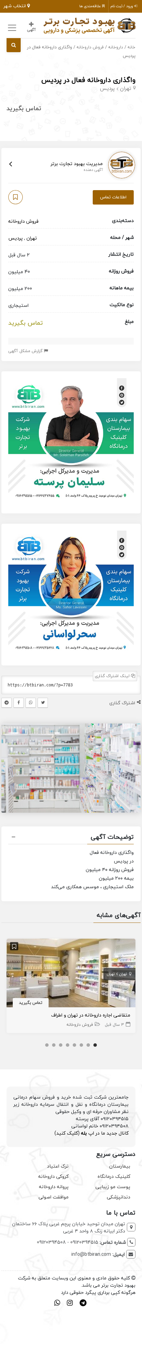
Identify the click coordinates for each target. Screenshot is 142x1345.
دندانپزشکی (118, 1197)
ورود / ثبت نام (122, 6)
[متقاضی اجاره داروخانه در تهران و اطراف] (71, 974)
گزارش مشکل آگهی (26, 351)
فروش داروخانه (90, 47)
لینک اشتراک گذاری (113, 676)
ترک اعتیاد (58, 1166)
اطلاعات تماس (113, 197)
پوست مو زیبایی (112, 1186)
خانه (131, 47)
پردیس (107, 88)
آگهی (31, 29)
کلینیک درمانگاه (114, 1176)
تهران (125, 88)
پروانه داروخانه (54, 1186)
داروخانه (115, 47)
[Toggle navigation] (11, 28)
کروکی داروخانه (53, 1176)
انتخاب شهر (15, 6)
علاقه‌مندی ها (90, 6)
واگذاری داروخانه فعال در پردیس (88, 80)
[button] (71, 837)
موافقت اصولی (54, 1197)
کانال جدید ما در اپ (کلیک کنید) (91, 1133)
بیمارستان (119, 1166)
